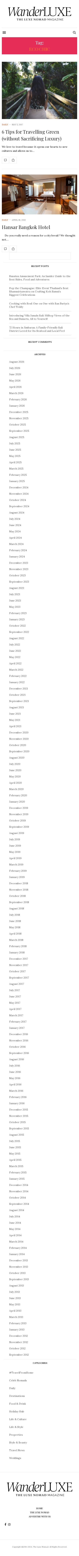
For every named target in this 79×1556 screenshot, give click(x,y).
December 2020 (18, 732)
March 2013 (16, 1317)
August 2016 (16, 1059)
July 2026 (14, 368)
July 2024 (14, 519)
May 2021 (14, 720)
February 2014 (18, 1248)
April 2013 (15, 1310)
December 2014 (18, 1185)
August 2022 (16, 638)
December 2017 (18, 958)
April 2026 (15, 387)
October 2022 (17, 625)
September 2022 (19, 632)
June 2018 (15, 921)
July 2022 (14, 644)
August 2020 (16, 757)
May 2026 (15, 380)
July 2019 (14, 839)
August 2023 (16, 588)
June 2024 (15, 525)
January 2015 (17, 1178)
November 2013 (18, 1266)
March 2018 (16, 940)
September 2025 (19, 431)
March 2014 (16, 1241)
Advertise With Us (40, 1516)
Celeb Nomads (18, 1380)
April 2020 (15, 782)
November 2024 (18, 493)
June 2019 (15, 845)
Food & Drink (17, 1403)
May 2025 (15, 456)
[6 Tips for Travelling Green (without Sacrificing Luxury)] (39, 90)
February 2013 (17, 1323)
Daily (5, 125)
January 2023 (17, 619)
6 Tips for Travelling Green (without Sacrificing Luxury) (32, 135)
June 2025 (15, 449)
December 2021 (18, 688)
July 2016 (14, 1065)
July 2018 (14, 914)
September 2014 (19, 1204)
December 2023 (18, 563)
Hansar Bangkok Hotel (26, 227)
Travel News (17, 1450)
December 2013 (18, 1260)
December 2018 (18, 883)
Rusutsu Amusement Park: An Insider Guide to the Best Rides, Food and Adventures (40, 277)
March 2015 (16, 1166)
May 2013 (14, 1304)
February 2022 (18, 676)
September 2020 (19, 751)
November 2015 (18, 1116)
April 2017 (15, 1009)
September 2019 (19, 826)
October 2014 (17, 1197)
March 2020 (16, 789)
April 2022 (15, 663)
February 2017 (17, 1021)
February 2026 (18, 399)
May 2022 (14, 657)
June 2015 (15, 1147)
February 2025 (18, 475)
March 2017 (16, 1015)
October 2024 (17, 500)
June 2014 (15, 1222)
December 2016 (18, 1034)
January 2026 (17, 405)
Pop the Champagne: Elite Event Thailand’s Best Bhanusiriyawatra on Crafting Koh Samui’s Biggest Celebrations (38, 291)
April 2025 (15, 462)
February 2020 (18, 795)
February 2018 (18, 946)
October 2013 (17, 1273)
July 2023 (14, 594)
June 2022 (15, 650)
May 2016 (14, 1078)
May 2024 (15, 531)
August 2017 (16, 984)
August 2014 (16, 1210)
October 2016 (17, 1046)
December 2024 (18, 487)
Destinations (17, 1396)
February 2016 (18, 1097)
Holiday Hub (16, 1411)
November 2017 (18, 965)
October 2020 (17, 745)
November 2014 (18, 1191)
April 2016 (15, 1084)
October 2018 (17, 896)
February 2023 (18, 613)
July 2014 (14, 1216)
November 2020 (19, 738)
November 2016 (18, 1040)
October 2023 (17, 575)
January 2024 (17, 556)
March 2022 (16, 669)
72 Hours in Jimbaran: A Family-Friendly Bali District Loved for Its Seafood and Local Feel (37, 329)
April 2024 (15, 537)
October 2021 (17, 694)
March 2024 (16, 544)
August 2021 (16, 707)
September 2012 (19, 1354)
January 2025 (17, 481)
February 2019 (18, 870)
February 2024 (18, 550)
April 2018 (15, 933)
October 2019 (17, 820)
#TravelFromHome (21, 1372)
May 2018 (14, 927)
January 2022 (17, 682)
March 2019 (16, 864)
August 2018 (16, 908)
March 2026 (16, 393)
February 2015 (18, 1172)
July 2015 (14, 1141)
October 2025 (17, 424)
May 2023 (14, 606)
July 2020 (14, 764)
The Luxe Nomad (39, 1512)
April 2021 (15, 726)
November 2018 (18, 889)
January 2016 (17, 1103)
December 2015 (18, 1109)
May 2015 (14, 1153)
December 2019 (18, 808)
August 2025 (16, 437)
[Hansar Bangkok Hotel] (39, 194)
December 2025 (18, 412)
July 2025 (14, 443)
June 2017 (15, 996)
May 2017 (14, 1002)
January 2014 (17, 1254)
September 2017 (19, 977)
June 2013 (15, 1298)
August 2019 (16, 833)
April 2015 (15, 1160)
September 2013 (19, 1279)
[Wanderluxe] (39, 14)
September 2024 (19, 506)
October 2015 (17, 1122)
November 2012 (18, 1342)
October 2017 (17, 971)
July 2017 (14, 990)
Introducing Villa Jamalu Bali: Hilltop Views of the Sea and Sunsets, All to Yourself (39, 317)
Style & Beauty (18, 1442)
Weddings (15, 1458)
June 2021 (15, 713)
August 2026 (16, 361)
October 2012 (17, 1348)
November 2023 (18, 569)
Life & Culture (18, 1419)
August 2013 (16, 1285)
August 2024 (16, 512)
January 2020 (17, 801)
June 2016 (15, 1072)
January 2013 (16, 1329)
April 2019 (15, 858)
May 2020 (15, 776)
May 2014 (14, 1229)
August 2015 (16, 1134)
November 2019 (18, 814)
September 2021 (19, 701)
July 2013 (14, 1292)
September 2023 (19, 581)
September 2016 (19, 1053)
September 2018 (19, 902)
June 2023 (15, 600)
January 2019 (17, 877)
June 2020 (15, 770)
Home (39, 1508)
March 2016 (16, 1090)
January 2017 (16, 1028)
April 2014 (15, 1235)
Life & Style (16, 1427)
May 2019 (14, 852)
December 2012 (18, 1336)
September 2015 (19, 1128)
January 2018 (17, 952)
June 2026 (15, 374)
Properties (16, 1434)
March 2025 (16, 468)
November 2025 (18, 418)
